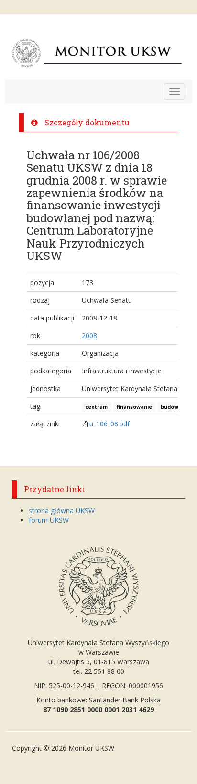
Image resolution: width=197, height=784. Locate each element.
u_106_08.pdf (109, 423)
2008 (89, 335)
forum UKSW (49, 520)
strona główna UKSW (62, 510)
